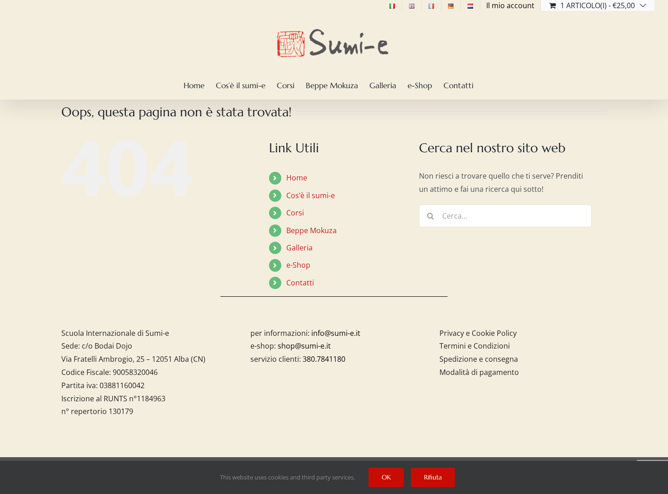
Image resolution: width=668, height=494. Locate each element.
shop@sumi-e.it (304, 346)
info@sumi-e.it (335, 333)
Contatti (300, 283)
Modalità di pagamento (479, 372)
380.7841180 (324, 359)
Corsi (295, 213)
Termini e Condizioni (474, 346)
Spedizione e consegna (478, 359)
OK (386, 477)
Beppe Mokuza (311, 230)
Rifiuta (433, 477)
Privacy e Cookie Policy (478, 333)
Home (296, 178)
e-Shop (298, 265)
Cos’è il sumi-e (310, 195)
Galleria (299, 248)
